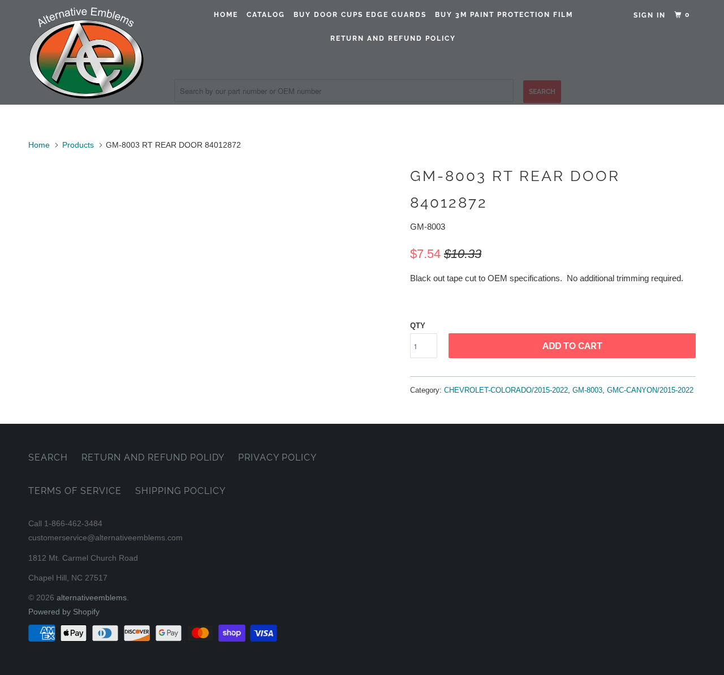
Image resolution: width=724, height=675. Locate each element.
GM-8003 (587, 390)
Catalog (266, 15)
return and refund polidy (153, 457)
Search (48, 457)
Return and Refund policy (393, 38)
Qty (417, 325)
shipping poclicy (180, 490)
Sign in (650, 15)
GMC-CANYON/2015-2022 (650, 390)
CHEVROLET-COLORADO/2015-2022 (506, 390)
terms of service (75, 490)
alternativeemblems (92, 597)
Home (226, 15)
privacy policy (277, 457)
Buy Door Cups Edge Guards (360, 15)
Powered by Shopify (64, 611)
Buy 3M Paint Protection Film (504, 15)
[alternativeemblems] (86, 52)
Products (78, 144)
